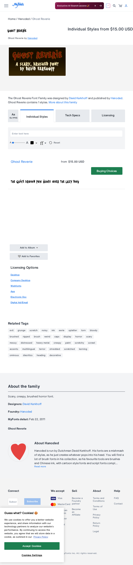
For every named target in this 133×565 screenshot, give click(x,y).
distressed (26, 342)
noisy (44, 330)
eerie (61, 330)
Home (12, 19)
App (13, 291)
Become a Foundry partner (77, 501)
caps (56, 336)
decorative (55, 355)
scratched (69, 349)
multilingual (28, 349)
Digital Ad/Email (19, 302)
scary (89, 336)
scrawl (91, 342)
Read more (40, 466)
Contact (118, 503)
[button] (33, 143)
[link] (120, 5)
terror (42, 349)
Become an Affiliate (76, 512)
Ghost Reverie (22, 162)
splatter (73, 330)
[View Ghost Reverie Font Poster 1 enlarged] (37, 61)
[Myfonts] (18, 7)
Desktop (15, 274)
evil (12, 330)
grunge (21, 330)
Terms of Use (98, 508)
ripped (26, 336)
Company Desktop (20, 280)
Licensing (108, 115)
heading (41, 355)
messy (13, 342)
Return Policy (96, 524)
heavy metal (43, 342)
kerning (83, 349)
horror (78, 336)
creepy (57, 342)
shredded (55, 349)
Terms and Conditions (99, 499)
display (67, 336)
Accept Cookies (32, 546)
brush (37, 336)
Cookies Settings (32, 555)
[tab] (13, 116)
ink (53, 330)
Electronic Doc (18, 297)
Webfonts (16, 286)
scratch (34, 330)
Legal (96, 531)
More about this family (63, 102)
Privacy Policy (96, 516)
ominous (14, 355)
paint (68, 342)
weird (47, 336)
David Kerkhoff (78, 98)
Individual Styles (37, 117)
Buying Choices (107, 171)
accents (14, 349)
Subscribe (32, 501)
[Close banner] (95, 5)
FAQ (116, 498)
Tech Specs (72, 115)
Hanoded (24, 19)
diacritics (28, 355)
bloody (93, 330)
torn (83, 330)
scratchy (79, 342)
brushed (14, 336)
